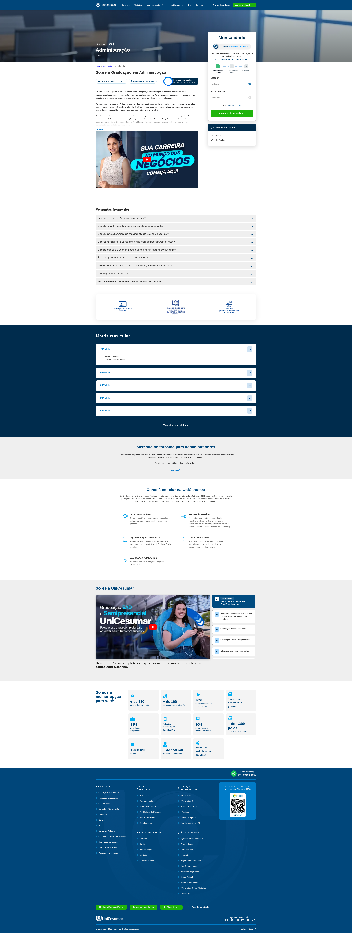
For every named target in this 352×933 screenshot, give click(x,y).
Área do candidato (200, 907)
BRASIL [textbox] (231, 105)
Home (98, 66)
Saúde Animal (187, 877)
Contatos (199, 5)
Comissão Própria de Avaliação (112, 836)
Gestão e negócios (189, 866)
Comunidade (104, 803)
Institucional (176, 5)
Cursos (124, 5)
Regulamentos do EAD (191, 823)
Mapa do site (172, 907)
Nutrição (143, 855)
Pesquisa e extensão (155, 5)
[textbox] (230, 83)
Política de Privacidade (108, 853)
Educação (185, 855)
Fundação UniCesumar (108, 798)
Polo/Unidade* (218, 91)
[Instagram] (237, 920)
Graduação (107, 66)
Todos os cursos (147, 860)
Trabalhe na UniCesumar (109, 847)
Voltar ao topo (248, 929)
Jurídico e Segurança (190, 871)
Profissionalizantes (189, 806)
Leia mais (100, 129)
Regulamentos (146, 823)
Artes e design (187, 844)
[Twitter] (232, 920)
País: (225, 105)
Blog (189, 5)
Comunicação (187, 849)
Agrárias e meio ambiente (192, 838)
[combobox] (232, 83)
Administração (146, 849)
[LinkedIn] (242, 920)
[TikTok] (253, 920)
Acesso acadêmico (144, 907)
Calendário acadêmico (112, 907)
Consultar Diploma (106, 831)
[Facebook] (226, 920)
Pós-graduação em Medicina (193, 888)
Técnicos (185, 812)
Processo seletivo (147, 817)
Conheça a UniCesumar (108, 792)
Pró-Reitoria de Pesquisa (150, 812)
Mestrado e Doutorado (149, 806)
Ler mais (175, 470)
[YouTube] (248, 920)
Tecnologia (185, 893)
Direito (142, 844)
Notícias (101, 820)
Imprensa (102, 814)
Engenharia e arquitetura (192, 860)
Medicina (138, 5)
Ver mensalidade (243, 5)
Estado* (215, 78)
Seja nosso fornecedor (108, 842)
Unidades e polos (188, 817)
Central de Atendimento (108, 809)
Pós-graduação (146, 801)
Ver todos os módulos (175, 425)
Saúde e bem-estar (189, 882)
